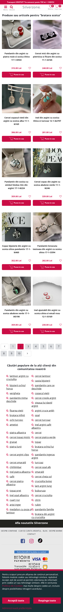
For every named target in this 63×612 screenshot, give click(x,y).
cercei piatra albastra (14, 483)
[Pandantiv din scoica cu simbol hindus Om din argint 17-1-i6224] (16, 163)
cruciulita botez (43, 481)
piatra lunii (16, 446)
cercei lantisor (43, 376)
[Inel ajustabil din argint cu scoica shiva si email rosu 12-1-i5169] (47, 291)
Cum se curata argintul (29, 531)
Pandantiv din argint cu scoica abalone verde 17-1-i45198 (16, 313)
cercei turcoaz (42, 420)
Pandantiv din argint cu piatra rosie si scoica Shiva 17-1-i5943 (16, 56)
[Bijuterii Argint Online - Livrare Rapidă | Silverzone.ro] (31, 7)
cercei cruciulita (43, 495)
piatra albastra (18, 432)
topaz (38, 442)
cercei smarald (18, 462)
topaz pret (15, 490)
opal (37, 415)
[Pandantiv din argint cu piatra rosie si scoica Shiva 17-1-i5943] (16, 35)
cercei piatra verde (45, 437)
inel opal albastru (19, 495)
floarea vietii (16, 410)
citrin (38, 500)
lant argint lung (43, 486)
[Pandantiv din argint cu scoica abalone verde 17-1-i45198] (16, 291)
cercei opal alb (43, 467)
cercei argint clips (19, 454)
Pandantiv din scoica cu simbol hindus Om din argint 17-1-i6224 (16, 185)
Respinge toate (47, 600)
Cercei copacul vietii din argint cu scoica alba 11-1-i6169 (16, 120)
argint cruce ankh (44, 410)
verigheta (15, 393)
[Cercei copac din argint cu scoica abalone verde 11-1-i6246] (47, 163)
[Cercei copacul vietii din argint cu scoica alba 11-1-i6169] (16, 99)
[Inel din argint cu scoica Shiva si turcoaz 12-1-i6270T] (47, 99)
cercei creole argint (45, 398)
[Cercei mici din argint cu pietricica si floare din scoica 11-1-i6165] (47, 35)
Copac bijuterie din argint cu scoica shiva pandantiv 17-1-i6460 (16, 249)
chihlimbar (16, 467)
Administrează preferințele (17, 608)
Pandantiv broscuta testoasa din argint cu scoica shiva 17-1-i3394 (47, 249)
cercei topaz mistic (20, 437)
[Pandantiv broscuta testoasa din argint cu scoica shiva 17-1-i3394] (47, 227)
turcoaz (39, 462)
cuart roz (15, 500)
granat (13, 442)
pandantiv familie (44, 509)
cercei (38, 432)
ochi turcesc (16, 420)
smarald (39, 471)
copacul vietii (42, 393)
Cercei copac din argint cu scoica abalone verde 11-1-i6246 (47, 185)
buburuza (40, 490)
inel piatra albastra (20, 471)
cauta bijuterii (42, 380)
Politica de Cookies (12, 585)
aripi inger (15, 504)
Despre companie (9, 531)
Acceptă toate (16, 600)
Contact (31, 534)
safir (12, 476)
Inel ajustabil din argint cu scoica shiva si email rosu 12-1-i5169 (47, 313)
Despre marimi (55, 531)
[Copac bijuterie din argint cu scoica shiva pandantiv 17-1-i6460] (16, 227)
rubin (38, 504)
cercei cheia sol (43, 476)
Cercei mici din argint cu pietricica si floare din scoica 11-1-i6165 (47, 56)
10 (19, 353)
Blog (45, 531)
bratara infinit (17, 415)
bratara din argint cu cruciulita (43, 515)
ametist (14, 424)
